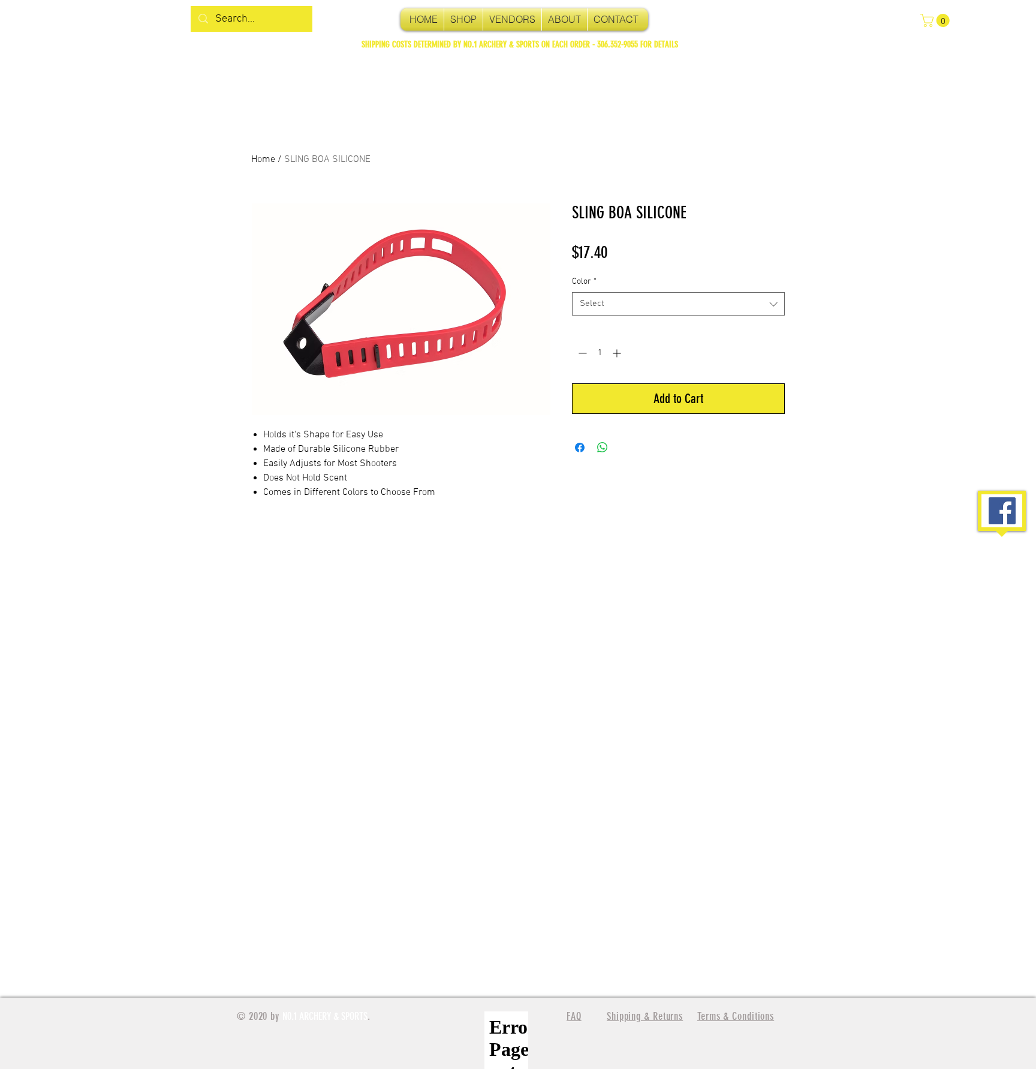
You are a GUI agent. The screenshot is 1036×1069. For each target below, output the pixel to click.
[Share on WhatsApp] (602, 447)
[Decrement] (581, 353)
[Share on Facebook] (580, 447)
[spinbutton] (599, 353)
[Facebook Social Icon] (1002, 510)
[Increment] (617, 353)
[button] (936, 20)
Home (263, 160)
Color (584, 282)
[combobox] (678, 304)
